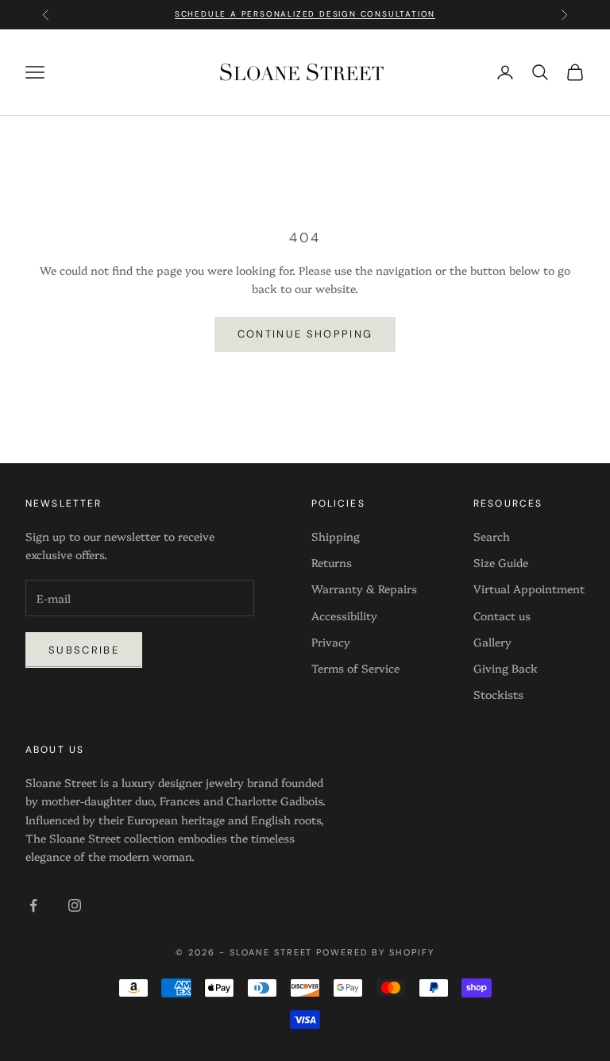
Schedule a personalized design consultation (305, 11)
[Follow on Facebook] (33, 905)
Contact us (502, 615)
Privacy (330, 642)
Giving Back (505, 668)
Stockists (498, 694)
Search (491, 536)
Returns (331, 562)
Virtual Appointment (529, 588)
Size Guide (500, 562)
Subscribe (83, 650)
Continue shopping (305, 334)
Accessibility (344, 615)
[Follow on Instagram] (75, 905)
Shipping (335, 536)
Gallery (492, 642)
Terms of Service (355, 668)
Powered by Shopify (375, 952)
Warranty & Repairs (364, 588)
